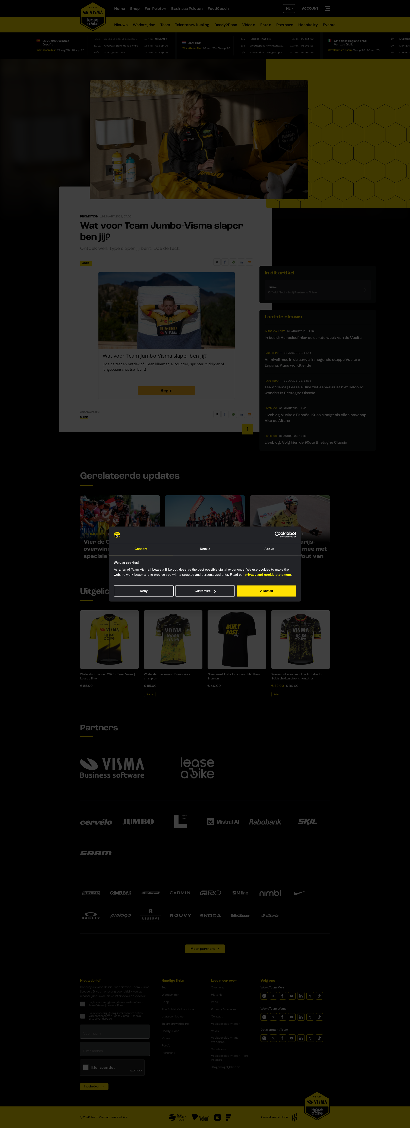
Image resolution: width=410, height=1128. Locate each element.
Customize (203, 591)
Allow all (266, 591)
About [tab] (269, 549)
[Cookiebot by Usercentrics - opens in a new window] (277, 535)
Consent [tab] (141, 549)
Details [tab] (205, 549)
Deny (144, 591)
